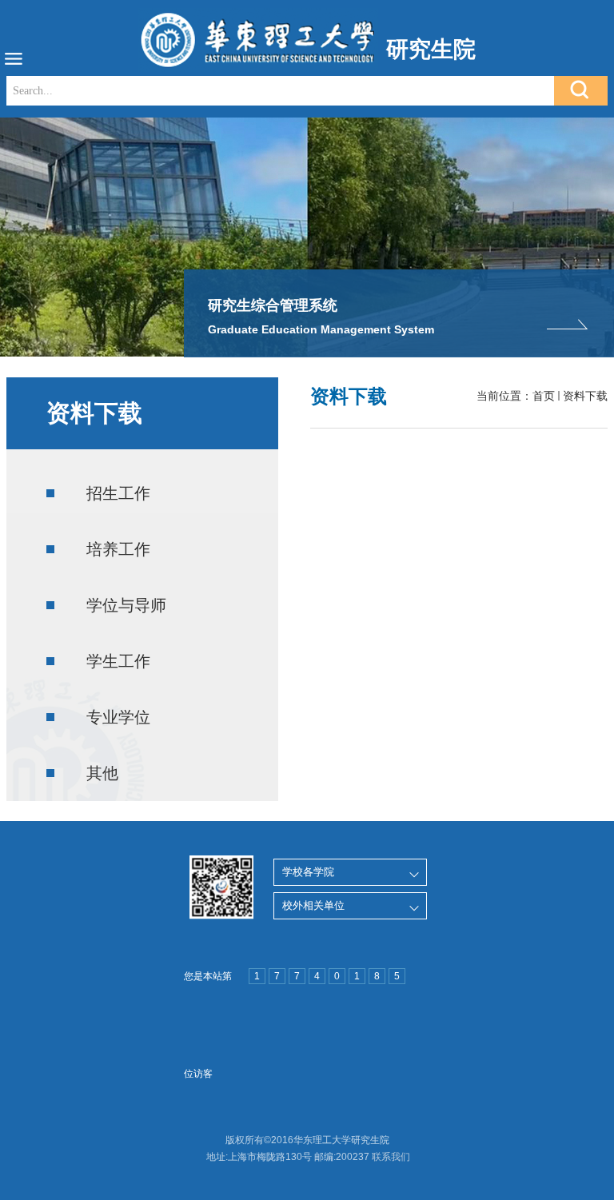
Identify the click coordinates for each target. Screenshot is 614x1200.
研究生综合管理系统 (272, 305)
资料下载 (585, 395)
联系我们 (391, 1156)
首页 (543, 395)
